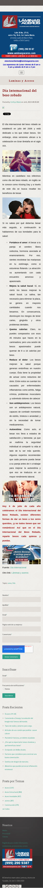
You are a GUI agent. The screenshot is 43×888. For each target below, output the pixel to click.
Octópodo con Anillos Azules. (15, 750)
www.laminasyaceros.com (21, 53)
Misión (4, 830)
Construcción (12, 805)
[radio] (21, 689)
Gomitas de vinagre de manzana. (17, 762)
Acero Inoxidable (13, 796)
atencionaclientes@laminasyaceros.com (22, 61)
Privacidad (6, 833)
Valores (5, 837)
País (13, 583)
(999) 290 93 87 (26, 49)
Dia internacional (18, 567)
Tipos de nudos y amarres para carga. (18, 726)
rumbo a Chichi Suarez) (21, 40)
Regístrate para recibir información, (15, 844)
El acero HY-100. (10, 714)
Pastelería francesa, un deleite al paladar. (20, 738)
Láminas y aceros (20, 573)
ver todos (6, 809)
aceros (9, 801)
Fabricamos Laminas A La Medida (22, 56)
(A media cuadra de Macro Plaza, (21, 37)
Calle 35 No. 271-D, (21, 32)
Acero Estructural (13, 792)
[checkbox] (21, 689)
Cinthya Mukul (15, 102)
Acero (9, 788)
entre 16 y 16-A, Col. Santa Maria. (21, 35)
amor (10, 583)
